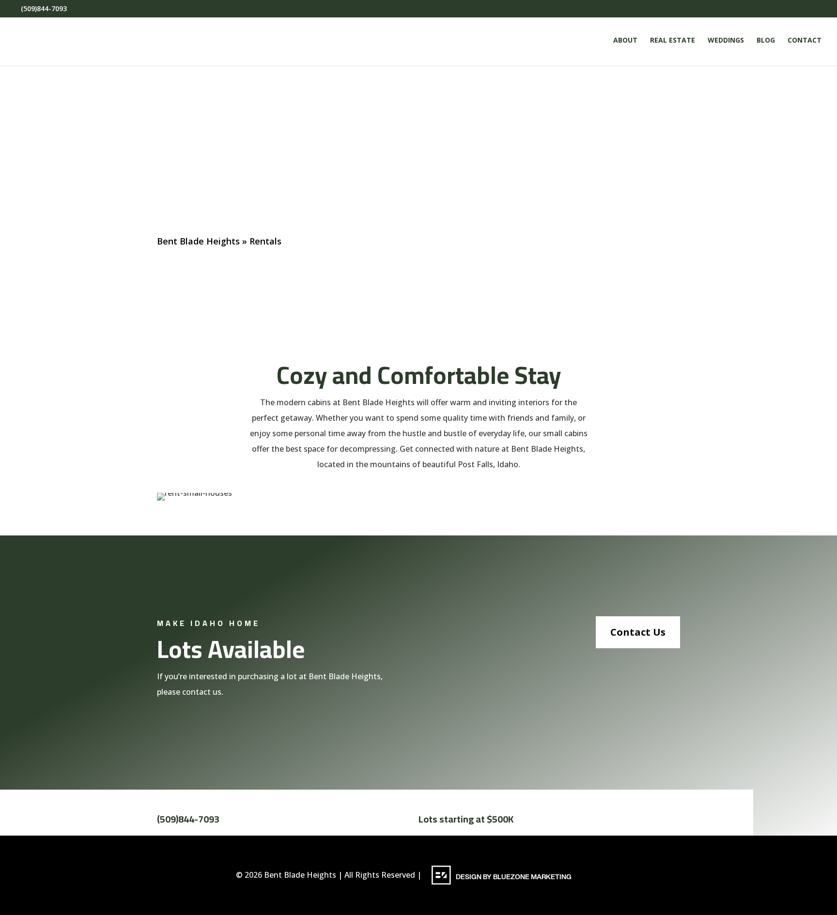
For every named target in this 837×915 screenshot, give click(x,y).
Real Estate (672, 41)
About (625, 41)
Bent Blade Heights (198, 241)
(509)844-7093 (188, 819)
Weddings (726, 41)
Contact (805, 41)
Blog (766, 41)
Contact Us (638, 632)
